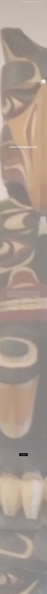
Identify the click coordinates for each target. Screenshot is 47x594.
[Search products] (44, 81)
